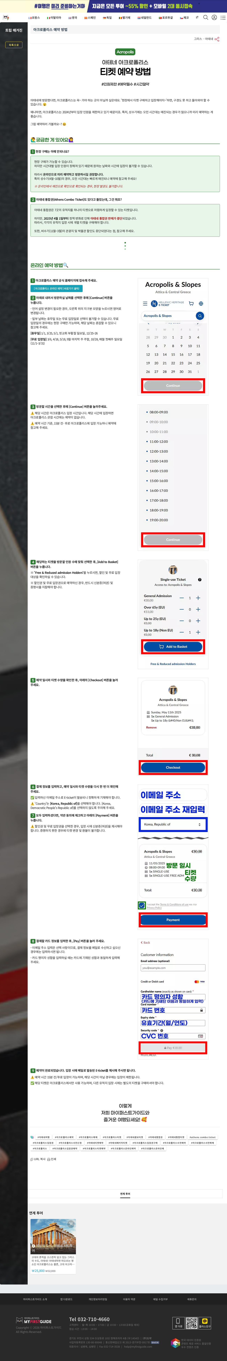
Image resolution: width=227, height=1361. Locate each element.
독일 (109, 17)
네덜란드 (146, 17)
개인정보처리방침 (98, 1299)
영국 (74, 17)
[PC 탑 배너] (113, 6)
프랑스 (36, 17)
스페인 (92, 17)
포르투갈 (167, 17)
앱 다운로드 (66, 1299)
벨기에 (126, 17)
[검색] (207, 17)
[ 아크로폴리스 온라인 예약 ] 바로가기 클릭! (56, 288)
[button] (195, 17)
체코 (186, 17)
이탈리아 (56, 17)
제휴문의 (191, 1299)
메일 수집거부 (160, 1299)
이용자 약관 (129, 1299)
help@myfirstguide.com (138, 1346)
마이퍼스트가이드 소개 (35, 1299)
